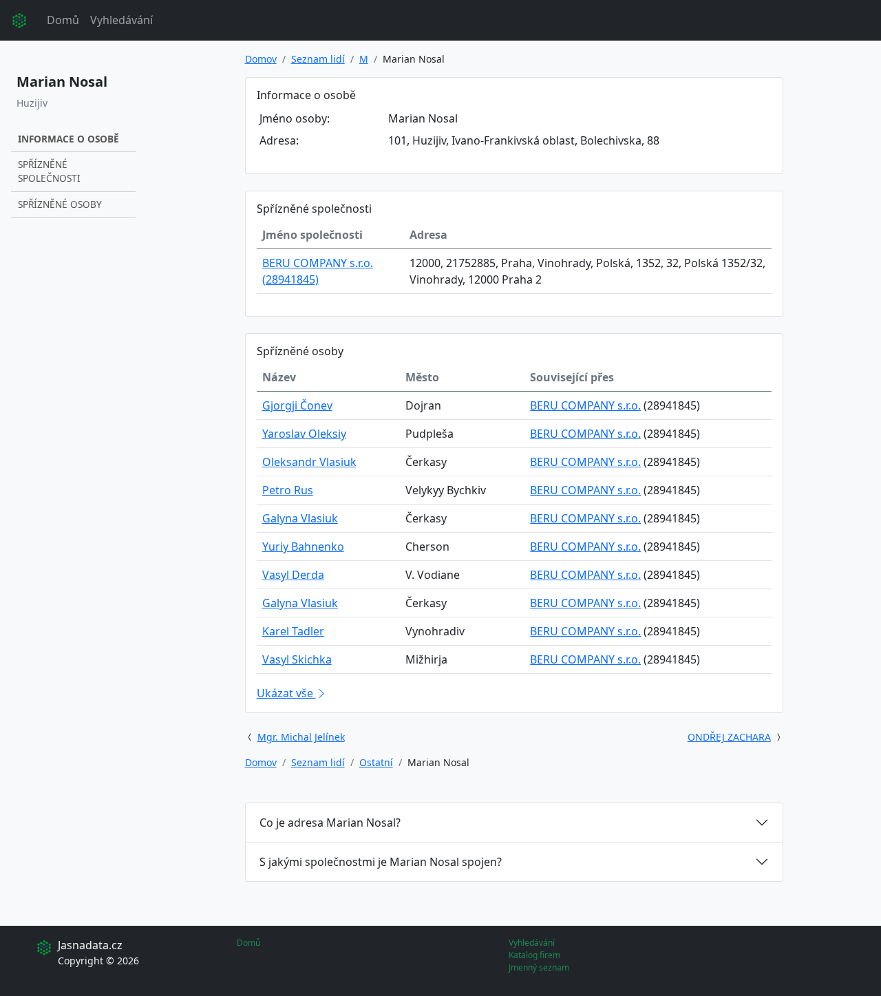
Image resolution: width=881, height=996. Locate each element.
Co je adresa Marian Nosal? (330, 822)
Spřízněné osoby (60, 204)
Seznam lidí (318, 58)
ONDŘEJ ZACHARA (729, 736)
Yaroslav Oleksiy (304, 433)
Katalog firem (534, 955)
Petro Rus (287, 490)
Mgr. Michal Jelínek (301, 736)
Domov (261, 58)
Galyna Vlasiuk (300, 518)
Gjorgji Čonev (297, 405)
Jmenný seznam (539, 967)
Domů (63, 20)
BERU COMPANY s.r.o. (585, 405)
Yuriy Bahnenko (303, 546)
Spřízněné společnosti (49, 171)
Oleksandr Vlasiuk (309, 461)
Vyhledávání (121, 20)
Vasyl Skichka (297, 659)
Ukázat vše (286, 693)
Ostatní (376, 762)
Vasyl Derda (293, 574)
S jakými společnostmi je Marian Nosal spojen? (380, 861)
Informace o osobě (68, 138)
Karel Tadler (293, 631)
